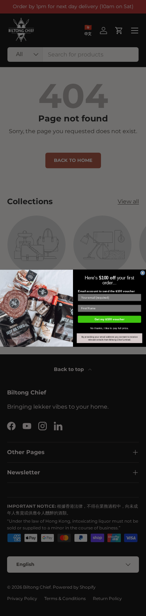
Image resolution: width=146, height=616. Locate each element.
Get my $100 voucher (110, 319)
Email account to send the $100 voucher (106, 291)
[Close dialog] (143, 273)
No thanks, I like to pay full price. (109, 327)
